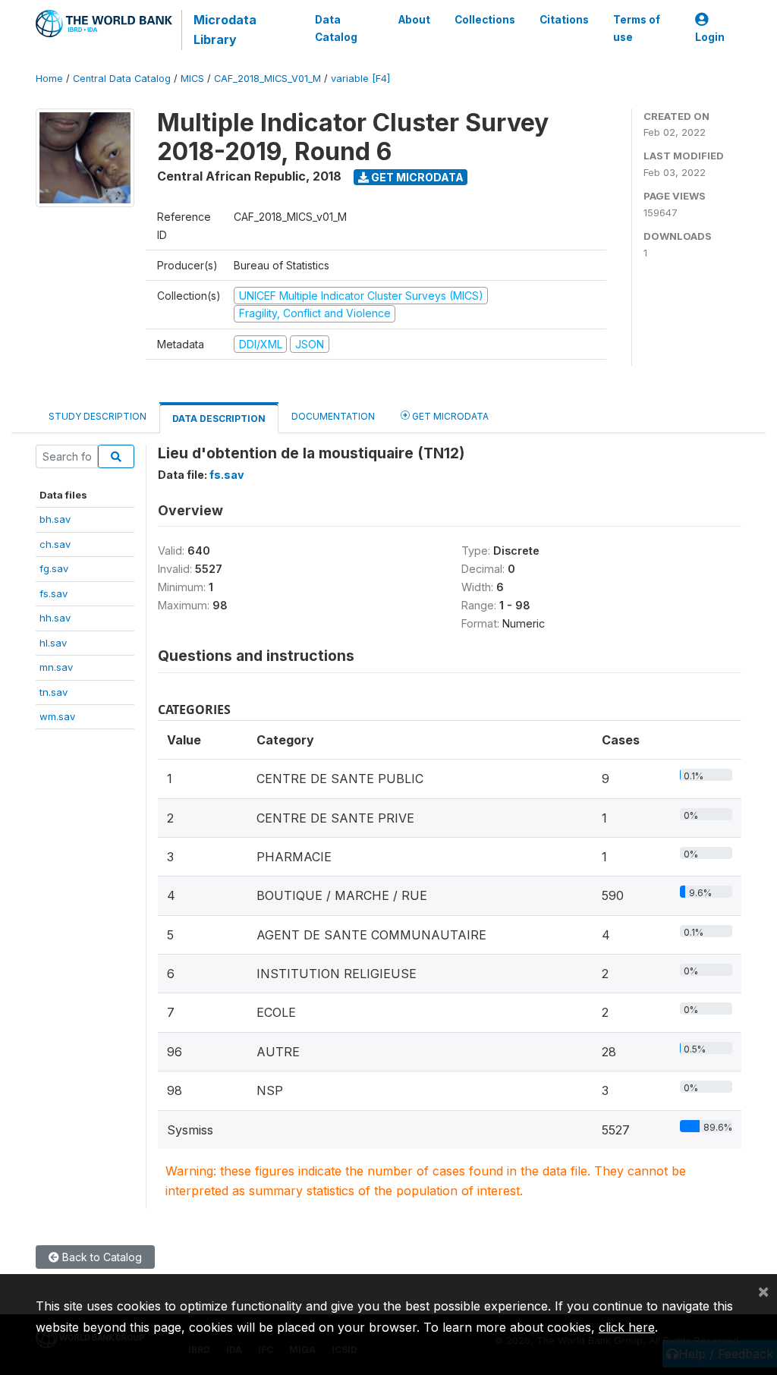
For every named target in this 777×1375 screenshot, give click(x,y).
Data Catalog (336, 28)
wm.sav (57, 716)
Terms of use (636, 28)
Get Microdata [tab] (449, 416)
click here (627, 1327)
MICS (192, 78)
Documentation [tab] (333, 416)
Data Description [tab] (219, 418)
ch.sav (55, 544)
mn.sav (56, 667)
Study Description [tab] (97, 416)
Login (710, 37)
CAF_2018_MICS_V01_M (267, 78)
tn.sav (53, 692)
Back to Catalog (100, 1257)
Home (49, 78)
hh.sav (55, 618)
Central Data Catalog (122, 78)
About (414, 20)
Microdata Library (224, 29)
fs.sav (53, 593)
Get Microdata (416, 177)
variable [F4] (360, 78)
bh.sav (55, 519)
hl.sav (53, 643)
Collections (485, 20)
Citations (564, 20)
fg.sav (53, 568)
